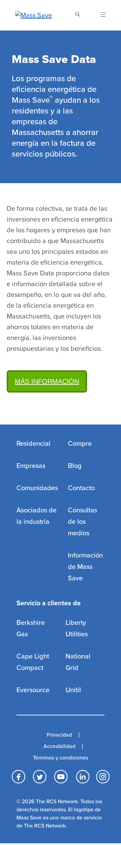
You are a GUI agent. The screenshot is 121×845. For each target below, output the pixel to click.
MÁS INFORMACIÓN (47, 381)
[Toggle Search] (78, 15)
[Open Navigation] (99, 15)
